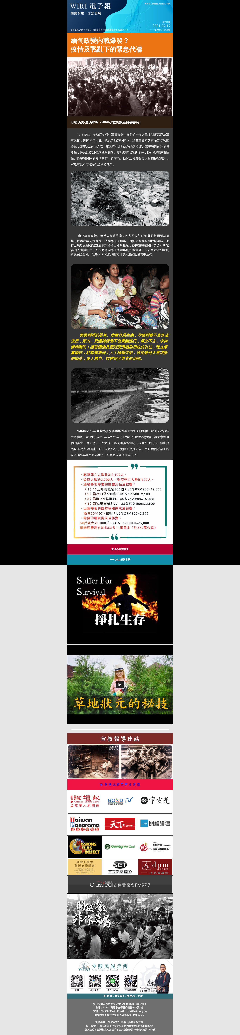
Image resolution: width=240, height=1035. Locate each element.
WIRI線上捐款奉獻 (120, 559)
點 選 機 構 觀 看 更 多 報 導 (120, 784)
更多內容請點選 (120, 549)
